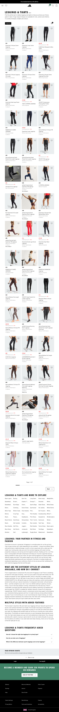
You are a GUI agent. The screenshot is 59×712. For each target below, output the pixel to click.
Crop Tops (16, 514)
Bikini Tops (8, 510)
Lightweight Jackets (25, 532)
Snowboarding (42, 514)
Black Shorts (8, 520)
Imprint (23, 688)
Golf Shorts (16, 529)
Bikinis (7, 514)
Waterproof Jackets (41, 532)
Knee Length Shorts (41, 499)
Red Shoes (33, 529)
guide (52, 618)
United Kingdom (32, 709)
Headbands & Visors (25, 517)
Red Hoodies (33, 526)
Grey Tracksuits (24, 514)
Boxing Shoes (15, 499)
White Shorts (50, 507)
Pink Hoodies (33, 514)
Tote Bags (41, 529)
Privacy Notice (8, 704)
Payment (40, 688)
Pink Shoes (33, 517)
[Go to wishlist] (6, 5)
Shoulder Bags (40, 502)
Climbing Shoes (15, 508)
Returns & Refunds (26, 684)
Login (15, 661)
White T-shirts (49, 514)
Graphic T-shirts (24, 502)
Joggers (24, 526)
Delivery (7, 684)
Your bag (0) (42, 661)
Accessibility (41, 704)
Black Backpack (7, 517)
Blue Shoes (8, 529)
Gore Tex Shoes (24, 499)
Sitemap (7, 688)
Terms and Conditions (27, 704)
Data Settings (25, 700)
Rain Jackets (33, 523)
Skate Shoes (41, 504)
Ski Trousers (41, 510)
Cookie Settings (9, 700)
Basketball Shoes (8, 502)
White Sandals (49, 511)
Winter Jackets (49, 520)
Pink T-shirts (33, 520)
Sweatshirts (41, 517)
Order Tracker (41, 684)
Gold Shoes (16, 520)
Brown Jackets (15, 502)
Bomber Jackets (7, 532)
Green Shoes (25, 507)
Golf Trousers (15, 532)
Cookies (40, 700)
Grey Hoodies (25, 510)
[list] (27, 23)
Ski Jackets (41, 507)
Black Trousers (7, 523)
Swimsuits (41, 520)
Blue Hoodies (8, 526)
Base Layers (8, 498)
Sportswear (33, 507)
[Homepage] (29, 6)
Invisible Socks (24, 523)
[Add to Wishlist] (18, 28)
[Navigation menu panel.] (2, 5)
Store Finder (25, 692)
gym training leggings (35, 555)
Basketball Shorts (8, 505)
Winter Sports (49, 523)
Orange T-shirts (32, 502)
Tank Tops (41, 523)
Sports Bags (33, 504)
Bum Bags (16, 504)
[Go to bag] (56, 5)
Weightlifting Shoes (50, 499)
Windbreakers (51, 517)
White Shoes (50, 504)
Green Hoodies (24, 505)
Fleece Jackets (15, 517)
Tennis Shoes (42, 526)
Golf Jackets (16, 523)
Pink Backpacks (33, 511)
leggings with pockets (19, 611)
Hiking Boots (25, 520)
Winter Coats (16, 510)
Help (6, 692)
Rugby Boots (33, 532)
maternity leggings (13, 563)
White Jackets (49, 502)
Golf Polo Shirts (15, 526)
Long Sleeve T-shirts (33, 499)
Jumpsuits (24, 529)
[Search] (53, 5)
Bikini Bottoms (7, 508)
